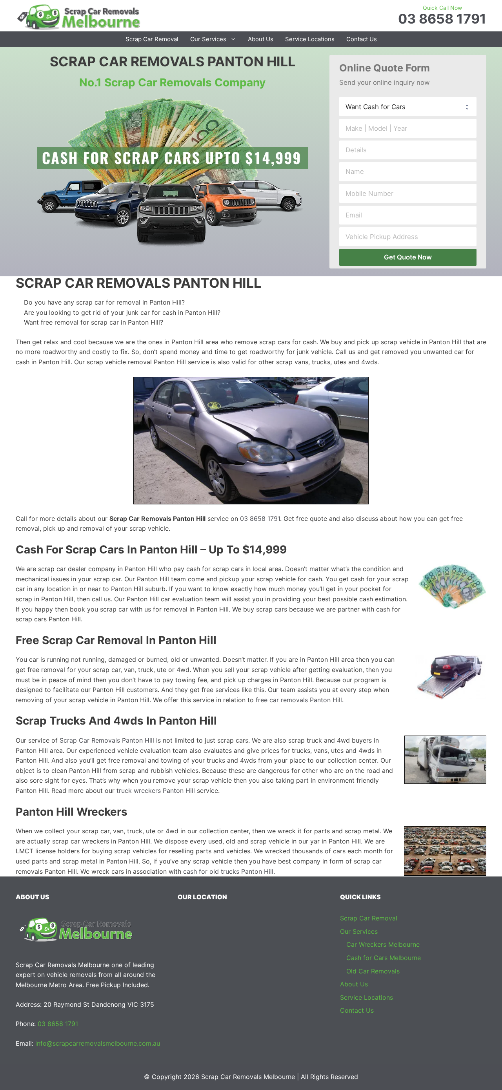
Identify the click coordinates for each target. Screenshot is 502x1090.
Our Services (208, 39)
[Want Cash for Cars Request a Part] (408, 106)
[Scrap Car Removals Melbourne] (78, 16)
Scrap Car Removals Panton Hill (107, 740)
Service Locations (310, 39)
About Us (260, 39)
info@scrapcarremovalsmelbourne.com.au (97, 1043)
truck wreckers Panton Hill (155, 790)
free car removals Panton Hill (299, 700)
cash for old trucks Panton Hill (228, 871)
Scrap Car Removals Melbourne (248, 1077)
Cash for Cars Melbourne (383, 958)
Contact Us (361, 39)
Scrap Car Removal (152, 39)
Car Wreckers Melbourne (383, 944)
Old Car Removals (373, 971)
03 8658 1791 (442, 19)
